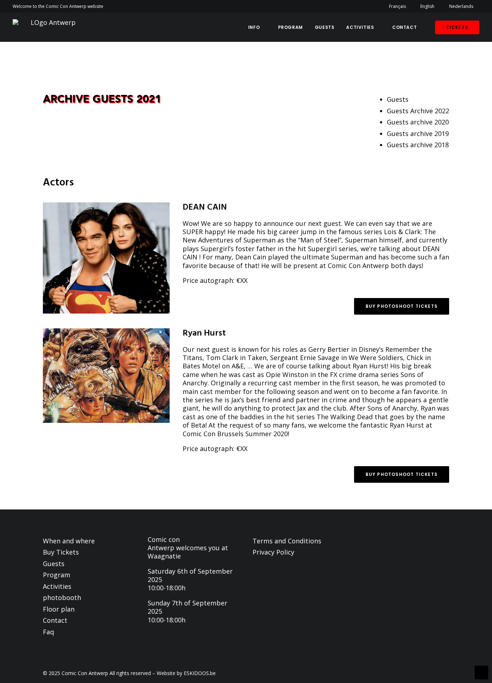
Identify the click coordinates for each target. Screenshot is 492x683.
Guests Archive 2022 (418, 110)
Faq (48, 631)
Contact (404, 27)
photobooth (62, 597)
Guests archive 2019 (418, 133)
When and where (69, 541)
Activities (360, 27)
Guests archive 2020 (418, 122)
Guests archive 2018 (418, 144)
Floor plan (59, 609)
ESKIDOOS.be (200, 673)
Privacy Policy (273, 552)
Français (397, 6)
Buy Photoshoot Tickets (402, 306)
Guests (325, 27)
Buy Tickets (61, 552)
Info (254, 27)
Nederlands (461, 6)
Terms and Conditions (286, 541)
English (427, 6)
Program (290, 27)
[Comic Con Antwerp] (50, 27)
